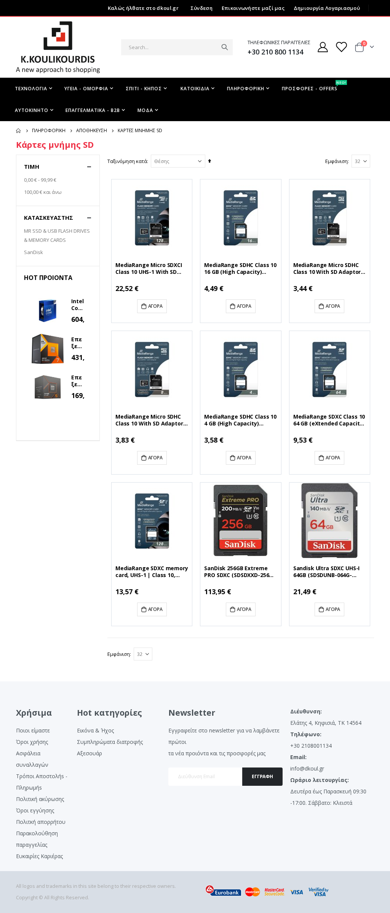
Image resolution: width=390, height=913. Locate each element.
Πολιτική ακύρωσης (40, 799)
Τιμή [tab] (31, 166)
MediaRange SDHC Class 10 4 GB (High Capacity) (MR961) (240, 420)
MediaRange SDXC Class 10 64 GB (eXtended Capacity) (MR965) (329, 420)
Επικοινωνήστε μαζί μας (253, 8)
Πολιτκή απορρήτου (41, 821)
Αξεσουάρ (89, 753)
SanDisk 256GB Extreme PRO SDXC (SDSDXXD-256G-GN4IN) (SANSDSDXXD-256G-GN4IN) (239, 572)
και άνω (43, 192)
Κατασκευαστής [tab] (48, 217)
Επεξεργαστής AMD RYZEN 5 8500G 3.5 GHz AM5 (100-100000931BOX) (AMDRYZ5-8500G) (77, 381)
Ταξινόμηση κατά (127, 161)
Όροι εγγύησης (35, 810)
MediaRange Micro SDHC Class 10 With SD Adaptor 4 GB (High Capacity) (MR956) (329, 268)
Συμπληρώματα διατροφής (110, 741)
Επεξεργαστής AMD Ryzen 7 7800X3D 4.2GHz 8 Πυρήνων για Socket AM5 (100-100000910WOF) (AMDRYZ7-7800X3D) (77, 343)
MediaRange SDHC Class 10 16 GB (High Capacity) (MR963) (240, 268)
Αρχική (18, 130)
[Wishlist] (341, 47)
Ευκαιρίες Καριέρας (39, 856)
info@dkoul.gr (307, 768)
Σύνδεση (201, 8)
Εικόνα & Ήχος (95, 730)
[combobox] (177, 47)
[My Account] (322, 47)
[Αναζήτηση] (224, 47)
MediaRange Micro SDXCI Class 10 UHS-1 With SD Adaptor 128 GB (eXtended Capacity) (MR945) (151, 268)
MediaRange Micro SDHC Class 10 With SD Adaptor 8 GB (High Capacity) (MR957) (151, 420)
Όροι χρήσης (32, 741)
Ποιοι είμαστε (33, 730)
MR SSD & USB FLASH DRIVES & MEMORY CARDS (57, 235)
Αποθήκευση (91, 130)
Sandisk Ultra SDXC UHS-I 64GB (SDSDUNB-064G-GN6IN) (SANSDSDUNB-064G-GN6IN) (326, 572)
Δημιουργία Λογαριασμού (327, 8)
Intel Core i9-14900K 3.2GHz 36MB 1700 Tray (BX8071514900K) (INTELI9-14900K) (77, 305)
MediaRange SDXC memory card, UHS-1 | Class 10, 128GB (151, 572)
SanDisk (33, 252)
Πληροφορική (49, 130)
